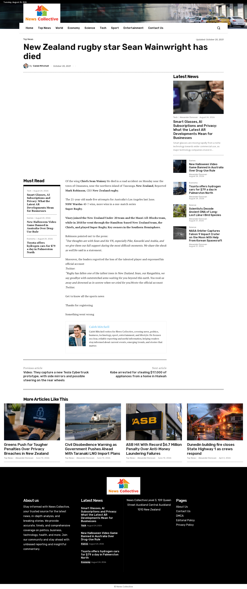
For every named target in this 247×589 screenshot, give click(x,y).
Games (30, 218)
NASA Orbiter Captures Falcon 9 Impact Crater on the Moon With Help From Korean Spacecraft (205, 235)
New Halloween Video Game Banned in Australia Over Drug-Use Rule (41, 226)
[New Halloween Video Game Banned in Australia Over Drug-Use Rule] (179, 166)
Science (192, 205)
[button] (219, 28)
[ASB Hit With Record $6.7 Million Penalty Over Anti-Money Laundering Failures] (154, 421)
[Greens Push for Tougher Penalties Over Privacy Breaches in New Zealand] (32, 421)
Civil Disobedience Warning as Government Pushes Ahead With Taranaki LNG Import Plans (92, 449)
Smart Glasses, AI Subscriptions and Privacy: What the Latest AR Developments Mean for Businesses (40, 203)
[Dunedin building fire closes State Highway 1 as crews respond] (215, 421)
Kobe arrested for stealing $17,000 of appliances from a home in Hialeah (138, 374)
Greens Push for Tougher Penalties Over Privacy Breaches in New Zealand (26, 449)
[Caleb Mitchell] (26, 65)
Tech (29, 191)
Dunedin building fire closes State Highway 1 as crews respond (211, 449)
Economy (31, 239)
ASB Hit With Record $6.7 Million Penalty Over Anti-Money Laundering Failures (154, 449)
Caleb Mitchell (41, 66)
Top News (28, 39)
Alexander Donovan (189, 117)
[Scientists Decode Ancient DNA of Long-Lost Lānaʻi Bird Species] (179, 210)
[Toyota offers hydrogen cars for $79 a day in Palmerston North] (179, 188)
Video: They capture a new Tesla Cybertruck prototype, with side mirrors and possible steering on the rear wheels (56, 376)
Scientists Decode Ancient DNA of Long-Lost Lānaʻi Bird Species (205, 212)
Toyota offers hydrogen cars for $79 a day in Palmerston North (41, 247)
